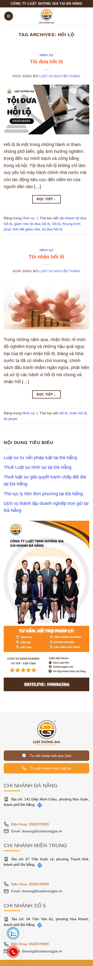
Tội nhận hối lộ (46, 256)
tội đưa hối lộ (52, 229)
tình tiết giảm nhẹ (26, 229)
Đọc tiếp (46, 199)
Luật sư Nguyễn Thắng (59, 76)
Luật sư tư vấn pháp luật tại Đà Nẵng (40, 457)
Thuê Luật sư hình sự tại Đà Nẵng (37, 467)
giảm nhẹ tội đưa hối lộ (32, 224)
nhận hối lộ (78, 413)
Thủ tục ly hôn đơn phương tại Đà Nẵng (43, 493)
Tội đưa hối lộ (46, 61)
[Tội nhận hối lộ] (46, 304)
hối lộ (56, 224)
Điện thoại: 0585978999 (30, 824)
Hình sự (46, 55)
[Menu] (8, 16)
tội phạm (10, 419)
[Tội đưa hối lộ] (46, 109)
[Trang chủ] (46, 732)
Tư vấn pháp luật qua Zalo (49, 756)
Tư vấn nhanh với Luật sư (50, 768)
